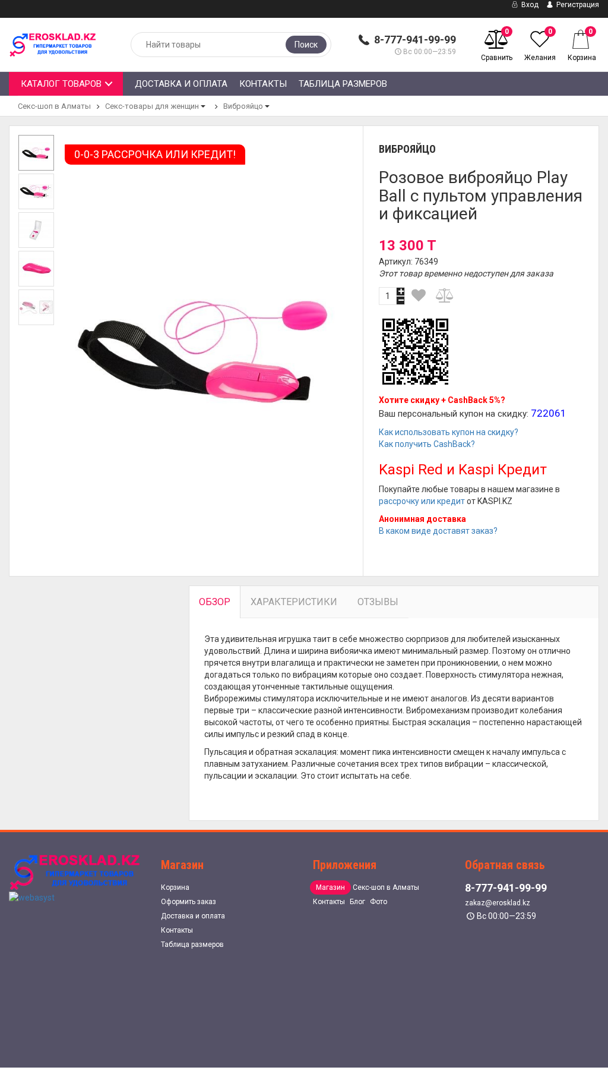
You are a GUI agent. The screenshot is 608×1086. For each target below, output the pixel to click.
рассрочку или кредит (422, 501)
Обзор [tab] (214, 601)
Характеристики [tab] (294, 601)
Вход (529, 5)
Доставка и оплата (181, 83)
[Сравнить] (445, 295)
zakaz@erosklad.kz (497, 903)
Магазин (330, 887)
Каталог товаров (61, 83)
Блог (357, 902)
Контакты (263, 83)
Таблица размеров (343, 83)
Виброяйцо (243, 106)
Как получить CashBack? (427, 444)
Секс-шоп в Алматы (54, 106)
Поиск (306, 44)
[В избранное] (418, 295)
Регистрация (577, 5)
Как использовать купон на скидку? (448, 432)
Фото (378, 902)
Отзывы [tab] (377, 601)
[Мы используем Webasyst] (32, 896)
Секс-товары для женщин (152, 106)
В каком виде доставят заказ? (438, 531)
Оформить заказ (188, 902)
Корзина (175, 887)
